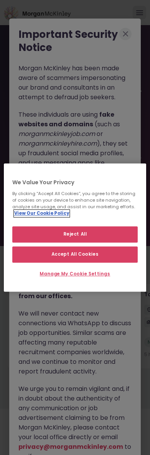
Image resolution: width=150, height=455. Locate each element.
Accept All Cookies (75, 254)
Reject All (75, 234)
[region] (75, 227)
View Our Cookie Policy (41, 213)
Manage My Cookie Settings (75, 274)
